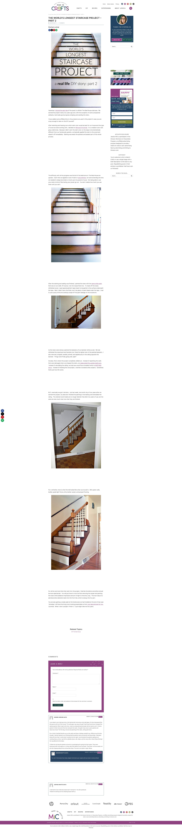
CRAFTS (69, 812)
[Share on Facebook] (49, 30)
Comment (55, 673)
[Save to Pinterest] (54, 30)
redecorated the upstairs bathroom (90, 363)
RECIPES (80, 812)
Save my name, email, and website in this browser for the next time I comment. (72, 701)
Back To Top (132, 822)
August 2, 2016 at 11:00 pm (91, 752)
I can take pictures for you (95, 604)
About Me (116, 39)
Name (54, 687)
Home (104, 4)
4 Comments (62, 23)
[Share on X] (52, 30)
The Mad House (77, 631)
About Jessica (110, 4)
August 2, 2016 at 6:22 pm (92, 716)
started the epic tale (61, 110)
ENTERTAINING (89, 812)
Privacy (117, 4)
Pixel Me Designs (92, 822)
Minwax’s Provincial (81, 127)
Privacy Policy (78, 822)
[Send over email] (56, 30)
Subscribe (122, 122)
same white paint (97, 283)
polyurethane (82, 177)
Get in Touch (127, 39)
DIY (72, 631)
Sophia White (58, 784)
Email (54, 693)
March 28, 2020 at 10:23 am (92, 783)
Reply (100, 716)
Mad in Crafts (60, 6)
